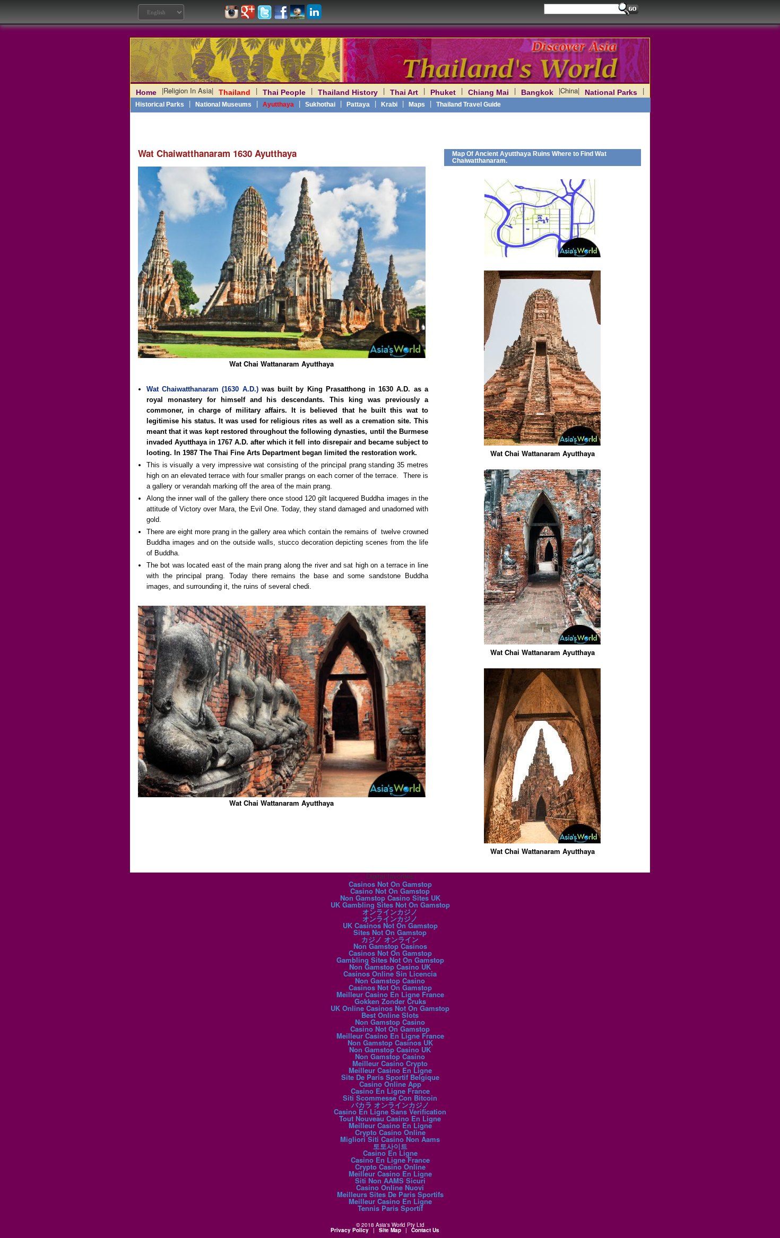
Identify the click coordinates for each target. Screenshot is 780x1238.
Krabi (389, 104)
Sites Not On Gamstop (390, 932)
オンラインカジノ (390, 911)
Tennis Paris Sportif (390, 1208)
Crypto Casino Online (390, 1132)
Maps (417, 104)
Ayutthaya (278, 104)
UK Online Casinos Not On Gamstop (390, 1008)
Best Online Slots (390, 1015)
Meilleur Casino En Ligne (390, 1070)
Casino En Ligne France (390, 1091)
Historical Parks (159, 104)
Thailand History (348, 92)
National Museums (223, 104)
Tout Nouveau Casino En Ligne (390, 1118)
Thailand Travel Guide (468, 104)
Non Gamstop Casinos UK (390, 1043)
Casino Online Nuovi (390, 1187)
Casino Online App (390, 1084)
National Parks (611, 92)
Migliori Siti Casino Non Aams (390, 1139)
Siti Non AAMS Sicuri (390, 1180)
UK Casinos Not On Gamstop (390, 925)
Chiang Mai (488, 92)
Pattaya (358, 104)
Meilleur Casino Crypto (390, 1063)
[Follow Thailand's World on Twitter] (265, 16)
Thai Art (404, 92)
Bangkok (537, 92)
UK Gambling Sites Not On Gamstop (390, 905)
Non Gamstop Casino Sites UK (390, 898)
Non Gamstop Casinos (390, 946)
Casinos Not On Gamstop (390, 884)
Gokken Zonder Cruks (390, 1001)
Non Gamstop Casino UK (390, 967)
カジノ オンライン (390, 939)
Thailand (234, 92)
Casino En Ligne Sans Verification (390, 1111)
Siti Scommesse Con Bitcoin (390, 1098)
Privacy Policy (350, 1230)
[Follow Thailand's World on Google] (249, 16)
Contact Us (425, 1230)
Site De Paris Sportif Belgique (390, 1077)
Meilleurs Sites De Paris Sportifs (390, 1194)
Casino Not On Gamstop (390, 891)
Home (146, 92)
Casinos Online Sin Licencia (390, 974)
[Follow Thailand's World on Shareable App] (298, 16)
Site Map (390, 1230)
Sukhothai (320, 104)
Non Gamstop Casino (390, 980)
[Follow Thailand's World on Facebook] (282, 16)
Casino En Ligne (390, 1153)
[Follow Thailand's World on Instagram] (232, 16)
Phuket (443, 92)
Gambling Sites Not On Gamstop (390, 960)
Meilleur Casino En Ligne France (390, 994)
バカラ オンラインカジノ (390, 1105)
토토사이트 (390, 1146)
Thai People (284, 92)
